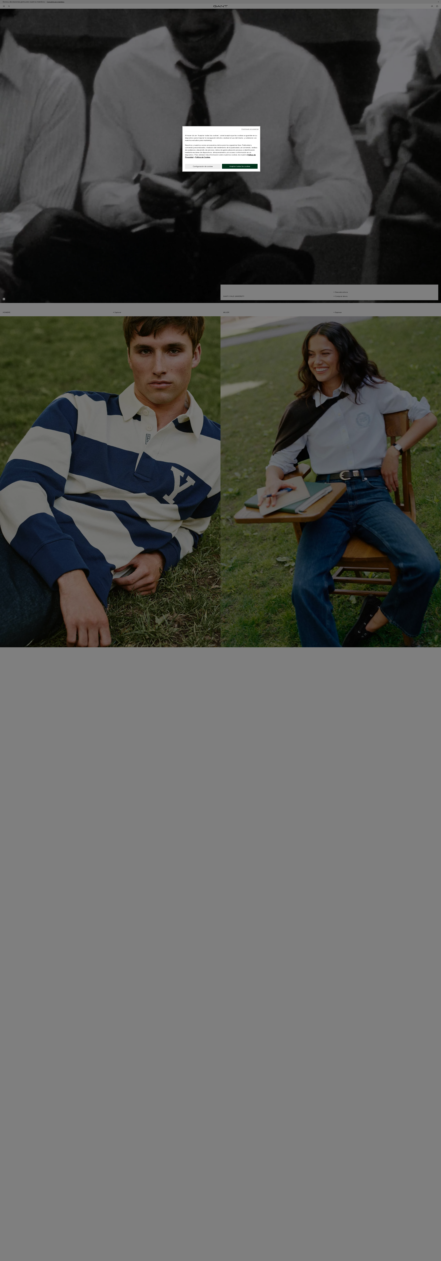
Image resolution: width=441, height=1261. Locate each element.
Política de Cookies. (202, 157)
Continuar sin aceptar (250, 129)
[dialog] (221, 149)
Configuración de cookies (203, 166)
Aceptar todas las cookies (239, 166)
